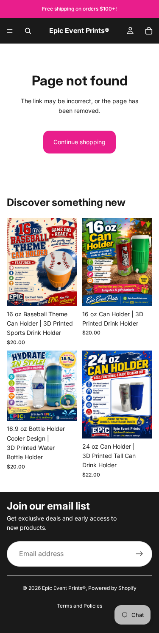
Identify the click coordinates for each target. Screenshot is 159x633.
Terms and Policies (79, 606)
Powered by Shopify (112, 588)
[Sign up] (139, 553)
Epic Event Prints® (64, 588)
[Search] (28, 31)
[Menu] (10, 31)
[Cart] (148, 31)
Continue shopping (79, 141)
